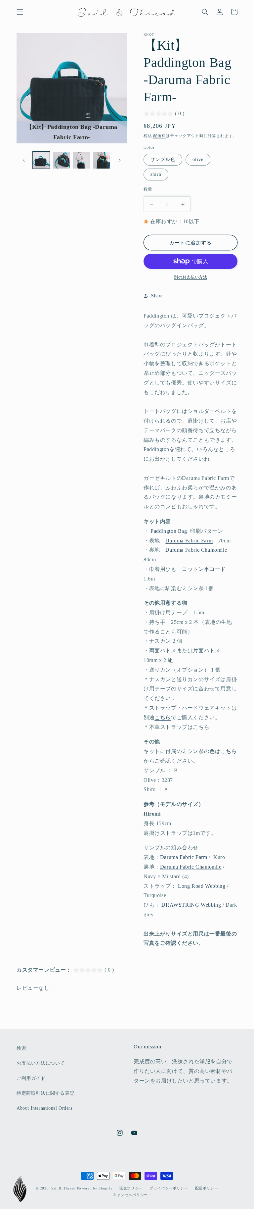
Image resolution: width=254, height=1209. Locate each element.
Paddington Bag (169, 531)
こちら (162, 717)
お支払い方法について (41, 1063)
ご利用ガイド (31, 1078)
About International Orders (44, 1108)
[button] (20, 12)
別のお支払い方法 (190, 277)
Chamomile (196, 550)
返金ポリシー (131, 1188)
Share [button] (157, 295)
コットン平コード (204, 569)
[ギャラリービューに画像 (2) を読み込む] (61, 160)
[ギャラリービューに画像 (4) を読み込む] (101, 160)
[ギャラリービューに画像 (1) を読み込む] (41, 160)
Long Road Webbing (201, 886)
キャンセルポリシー (130, 1195)
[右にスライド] (119, 160)
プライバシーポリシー (168, 1188)
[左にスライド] (24, 160)
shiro (155, 174)
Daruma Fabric (177, 857)
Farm (201, 857)
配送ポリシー (206, 1188)
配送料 (159, 135)
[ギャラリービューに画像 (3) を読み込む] (81, 160)
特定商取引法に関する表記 (45, 1093)
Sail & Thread (63, 1188)
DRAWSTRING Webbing (191, 905)
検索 (21, 1048)
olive (197, 159)
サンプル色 (162, 159)
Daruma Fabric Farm (189, 540)
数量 (148, 189)
